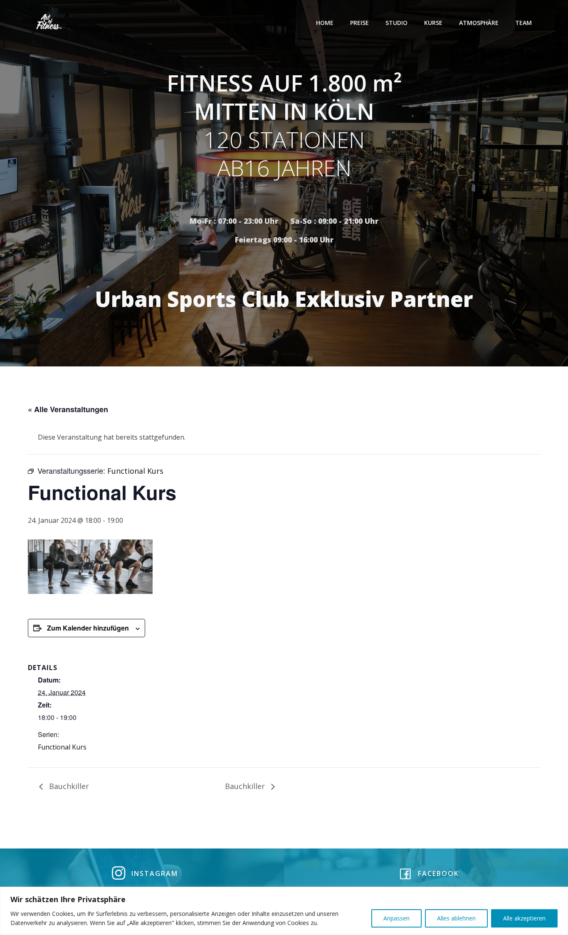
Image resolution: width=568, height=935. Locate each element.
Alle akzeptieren (524, 918)
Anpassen (396, 918)
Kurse (433, 23)
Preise (359, 23)
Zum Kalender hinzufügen (88, 628)
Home (324, 23)
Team (523, 23)
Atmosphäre (479, 23)
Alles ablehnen (456, 918)
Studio (396, 23)
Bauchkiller (68, 786)
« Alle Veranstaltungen (68, 409)
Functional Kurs (62, 747)
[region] (284, 911)
